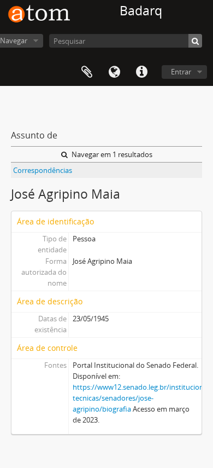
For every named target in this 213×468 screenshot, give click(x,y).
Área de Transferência (86, 72)
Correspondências (42, 170)
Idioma (114, 72)
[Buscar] (195, 41)
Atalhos (141, 72)
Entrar (181, 72)
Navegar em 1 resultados (111, 154)
